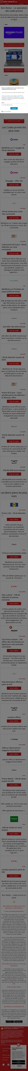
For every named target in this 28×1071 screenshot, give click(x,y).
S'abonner (14, 108)
